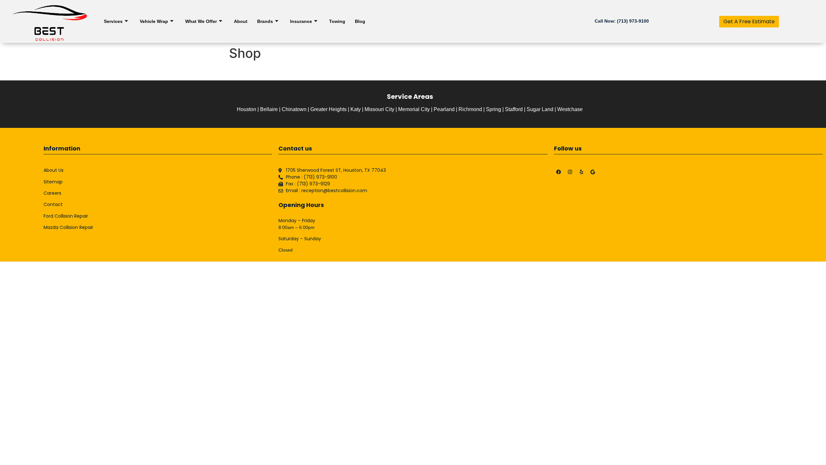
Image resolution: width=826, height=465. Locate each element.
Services (113, 21)
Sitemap (53, 182)
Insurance (301, 21)
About (240, 21)
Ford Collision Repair (66, 216)
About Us (54, 170)
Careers (52, 193)
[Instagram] (570, 172)
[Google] (593, 172)
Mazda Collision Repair (68, 227)
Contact (53, 204)
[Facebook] (559, 172)
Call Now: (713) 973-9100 (622, 21)
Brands (265, 21)
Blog (360, 21)
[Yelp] (581, 172)
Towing (337, 21)
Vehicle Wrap (154, 21)
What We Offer (201, 21)
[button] (749, 21)
